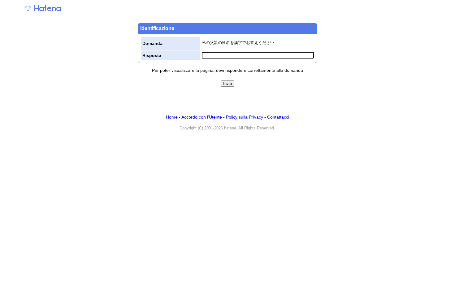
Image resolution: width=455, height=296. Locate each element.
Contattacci (278, 117)
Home (172, 117)
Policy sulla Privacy (244, 117)
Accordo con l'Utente (201, 117)
